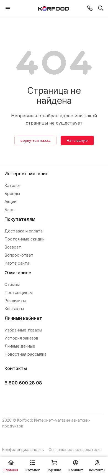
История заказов (21, 338)
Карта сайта (16, 263)
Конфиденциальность (23, 449)
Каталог (12, 185)
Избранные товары (23, 330)
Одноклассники (38, 397)
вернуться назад (35, 140)
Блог (9, 209)
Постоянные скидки (24, 239)
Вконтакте (10, 397)
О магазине (17, 272)
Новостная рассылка (25, 354)
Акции (10, 201)
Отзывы (12, 284)
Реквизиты (15, 300)
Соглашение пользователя (74, 449)
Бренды (12, 193)
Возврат (12, 247)
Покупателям (19, 219)
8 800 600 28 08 (23, 383)
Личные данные (19, 346)
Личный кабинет (23, 318)
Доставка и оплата (23, 231)
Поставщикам (18, 292)
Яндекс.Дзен (52, 397)
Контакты (14, 308)
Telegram (24, 397)
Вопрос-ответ (19, 255)
